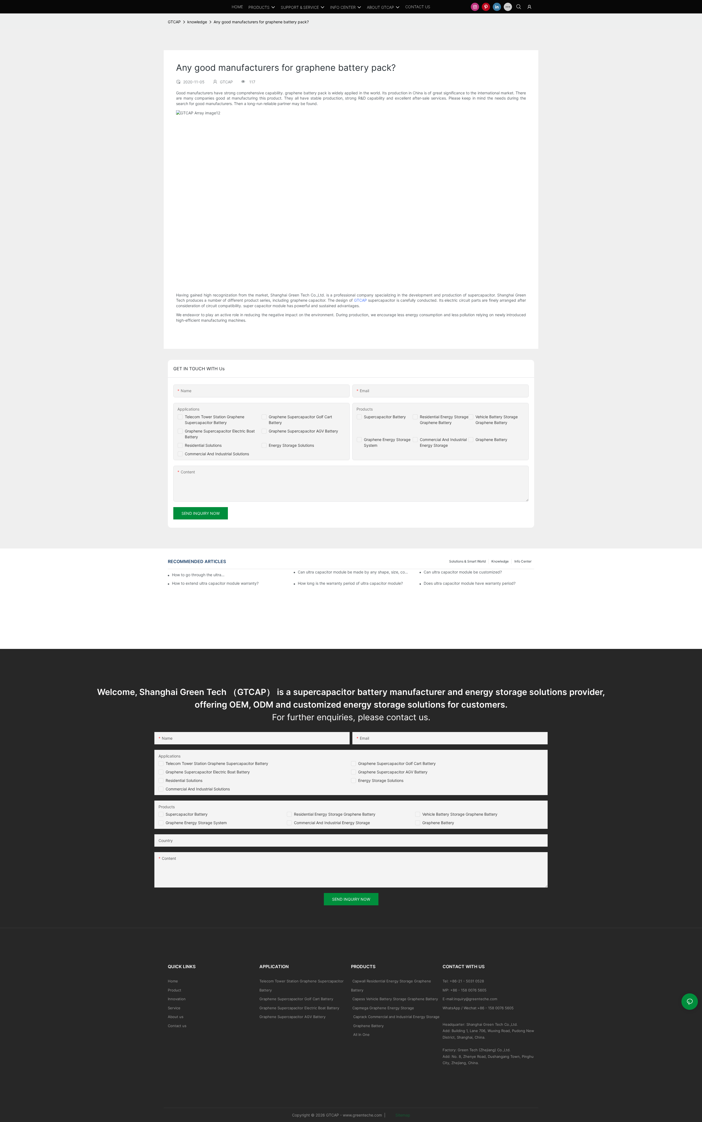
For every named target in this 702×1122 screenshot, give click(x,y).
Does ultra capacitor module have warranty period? (470, 583)
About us (175, 1016)
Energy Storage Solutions (291, 445)
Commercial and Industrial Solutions (198, 789)
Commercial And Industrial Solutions (217, 453)
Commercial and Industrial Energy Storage (332, 822)
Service (174, 1008)
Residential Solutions (203, 445)
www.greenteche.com (362, 1115)
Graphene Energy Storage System (196, 822)
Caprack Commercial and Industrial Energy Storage (395, 1016)
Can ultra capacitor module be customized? (463, 572)
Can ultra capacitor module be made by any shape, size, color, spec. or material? (353, 572)
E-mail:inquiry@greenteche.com (470, 999)
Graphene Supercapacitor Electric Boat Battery (208, 772)
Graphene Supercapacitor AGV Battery (303, 431)
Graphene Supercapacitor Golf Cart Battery (397, 763)
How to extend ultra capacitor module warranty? (215, 583)
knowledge (197, 21)
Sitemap (402, 1115)
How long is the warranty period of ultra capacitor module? (350, 583)
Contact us (177, 1026)
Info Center (522, 561)
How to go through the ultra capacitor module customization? (198, 574)
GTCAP (174, 21)
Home (173, 981)
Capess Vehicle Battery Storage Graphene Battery (395, 999)
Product (174, 990)
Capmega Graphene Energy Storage (383, 1008)
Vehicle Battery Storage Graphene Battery (459, 814)
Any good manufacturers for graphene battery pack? (261, 21)
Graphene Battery (491, 439)
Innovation (177, 999)
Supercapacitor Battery (385, 416)
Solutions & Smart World (467, 561)
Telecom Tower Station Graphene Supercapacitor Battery (217, 763)
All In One (361, 1034)
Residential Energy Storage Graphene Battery (334, 814)
